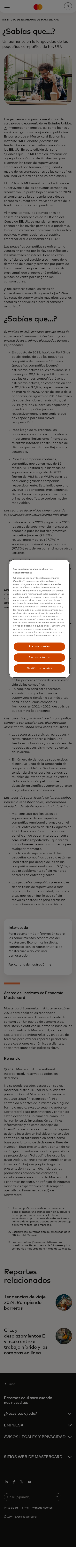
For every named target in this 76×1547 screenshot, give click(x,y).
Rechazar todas (39, 657)
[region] (39, 619)
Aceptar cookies (39, 646)
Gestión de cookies (39, 668)
